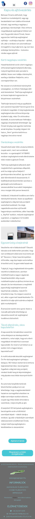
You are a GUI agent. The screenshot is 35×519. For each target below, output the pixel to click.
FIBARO (15, 497)
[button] (14, 5)
